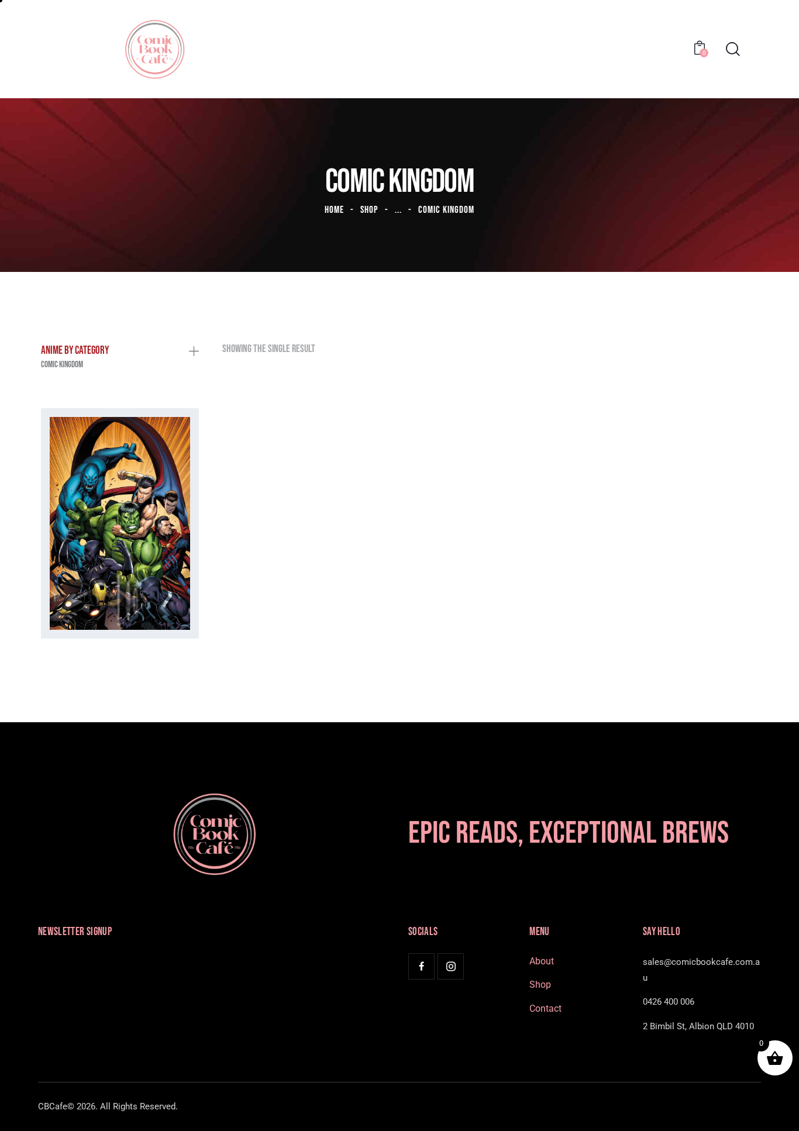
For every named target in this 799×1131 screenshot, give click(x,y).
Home (334, 210)
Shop (369, 210)
